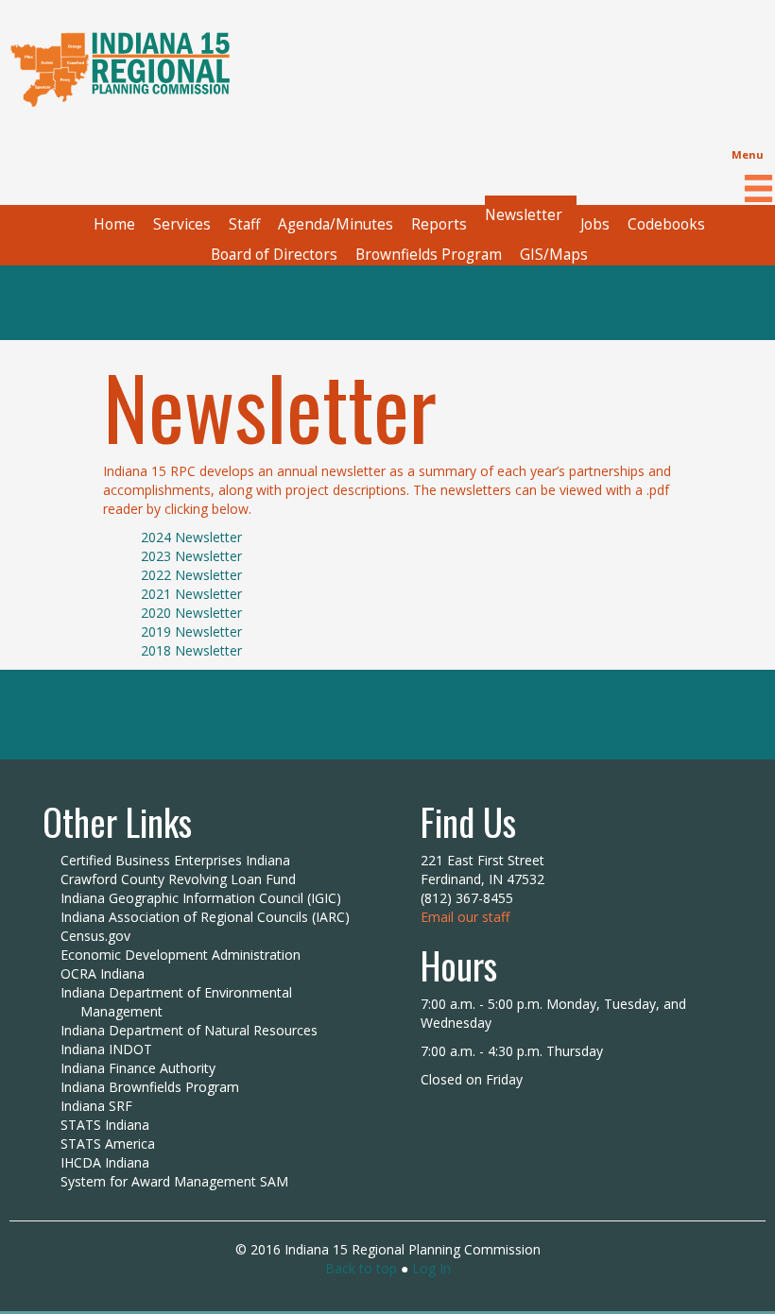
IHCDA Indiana (104, 1162)
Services (182, 224)
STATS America (107, 1143)
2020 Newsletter (191, 613)
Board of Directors (274, 255)
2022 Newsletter (191, 575)
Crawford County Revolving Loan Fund (178, 879)
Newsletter (523, 215)
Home (114, 224)
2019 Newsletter (191, 631)
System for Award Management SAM (174, 1181)
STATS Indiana (104, 1125)
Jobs (595, 224)
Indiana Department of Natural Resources (189, 1030)
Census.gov (95, 936)
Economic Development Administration (180, 955)
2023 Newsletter (191, 556)
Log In (431, 1268)
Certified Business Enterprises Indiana (175, 860)
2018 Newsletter (191, 650)
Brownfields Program (428, 255)
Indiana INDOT (106, 1049)
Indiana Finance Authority (137, 1068)
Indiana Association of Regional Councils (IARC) (205, 917)
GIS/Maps (554, 255)
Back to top (361, 1268)
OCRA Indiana (102, 973)
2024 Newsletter (191, 537)
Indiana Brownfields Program (149, 1087)
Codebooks (666, 224)
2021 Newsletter (191, 594)
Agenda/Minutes (335, 224)
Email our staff (465, 917)
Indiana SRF (96, 1106)
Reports (439, 224)
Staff (244, 224)
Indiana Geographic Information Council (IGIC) (200, 898)
